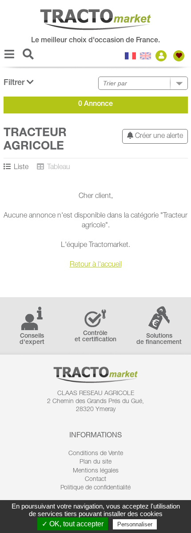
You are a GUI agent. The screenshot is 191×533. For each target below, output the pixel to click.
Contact (95, 479)
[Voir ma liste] (180, 55)
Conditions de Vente (95, 454)
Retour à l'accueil (96, 265)
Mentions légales (96, 471)
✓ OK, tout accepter (72, 524)
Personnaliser (134, 524)
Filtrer (15, 83)
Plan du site (95, 462)
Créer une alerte (158, 136)
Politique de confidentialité (95, 488)
